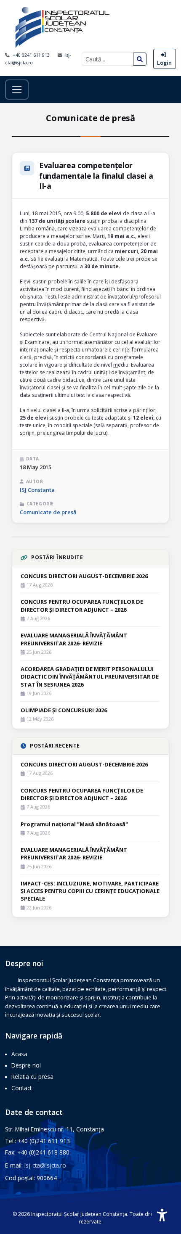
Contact (21, 1088)
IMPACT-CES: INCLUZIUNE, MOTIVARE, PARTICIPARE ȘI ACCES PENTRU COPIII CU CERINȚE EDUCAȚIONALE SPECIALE (90, 891)
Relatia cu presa (32, 1077)
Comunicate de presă (48, 512)
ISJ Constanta (37, 490)
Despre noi (26, 1065)
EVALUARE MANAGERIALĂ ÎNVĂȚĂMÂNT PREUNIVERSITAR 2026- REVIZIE (74, 639)
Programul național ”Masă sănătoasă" (74, 824)
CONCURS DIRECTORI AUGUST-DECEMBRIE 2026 (84, 576)
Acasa (19, 1054)
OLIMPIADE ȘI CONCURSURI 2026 (64, 710)
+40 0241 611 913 (32, 55)
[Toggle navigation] (17, 89)
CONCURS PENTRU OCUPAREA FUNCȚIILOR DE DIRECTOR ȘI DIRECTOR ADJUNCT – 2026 (82, 605)
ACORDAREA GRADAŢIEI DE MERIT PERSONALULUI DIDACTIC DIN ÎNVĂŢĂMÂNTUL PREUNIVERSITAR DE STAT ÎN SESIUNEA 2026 (90, 676)
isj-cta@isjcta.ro (45, 1165)
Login (164, 62)
